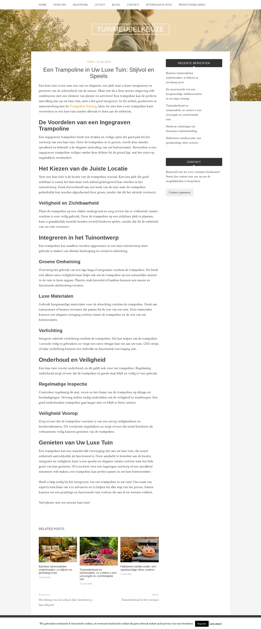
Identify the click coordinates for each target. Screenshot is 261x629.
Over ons (59, 5)
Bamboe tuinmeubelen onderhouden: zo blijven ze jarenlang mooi (55, 569)
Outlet (100, 5)
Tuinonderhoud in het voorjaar (140, 600)
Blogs (116, 5)
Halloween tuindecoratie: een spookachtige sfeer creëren (138, 568)
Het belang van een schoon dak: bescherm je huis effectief (65, 602)
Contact (133, 5)
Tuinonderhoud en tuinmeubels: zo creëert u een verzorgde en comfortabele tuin (98, 574)
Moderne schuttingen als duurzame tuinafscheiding (181, 128)
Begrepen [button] (201, 623)
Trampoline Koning (83, 106)
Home (42, 5)
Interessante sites (159, 5)
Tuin (90, 62)
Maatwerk (80, 5)
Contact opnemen (179, 192)
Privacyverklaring (192, 5)
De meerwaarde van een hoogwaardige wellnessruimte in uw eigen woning (184, 94)
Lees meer (215, 623)
